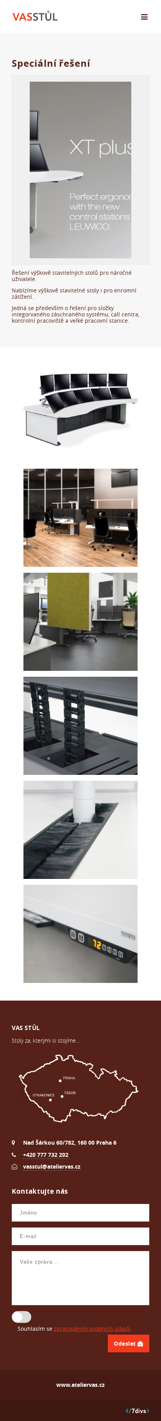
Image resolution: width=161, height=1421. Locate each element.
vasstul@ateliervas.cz (51, 1166)
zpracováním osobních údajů (92, 1328)
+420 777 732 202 (45, 1154)
